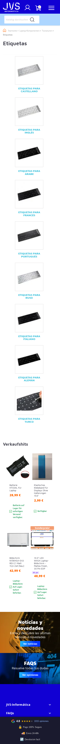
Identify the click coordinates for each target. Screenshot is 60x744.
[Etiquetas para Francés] (29, 194)
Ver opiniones (30, 674)
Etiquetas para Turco (29, 420)
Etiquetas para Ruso (29, 296)
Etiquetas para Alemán (29, 379)
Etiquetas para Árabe (29, 172)
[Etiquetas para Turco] (29, 401)
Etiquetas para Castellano (29, 90)
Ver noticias (30, 643)
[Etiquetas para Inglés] (29, 112)
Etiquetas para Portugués (29, 255)
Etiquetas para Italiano (29, 338)
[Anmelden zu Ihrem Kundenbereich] (27, 8)
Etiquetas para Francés (29, 214)
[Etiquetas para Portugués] (29, 235)
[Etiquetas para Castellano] (29, 70)
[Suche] (32, 19)
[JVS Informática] (11, 8)
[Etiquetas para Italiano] (29, 318)
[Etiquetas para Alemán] (29, 359)
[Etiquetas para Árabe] (29, 153)
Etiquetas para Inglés (29, 131)
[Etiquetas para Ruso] (29, 277)
